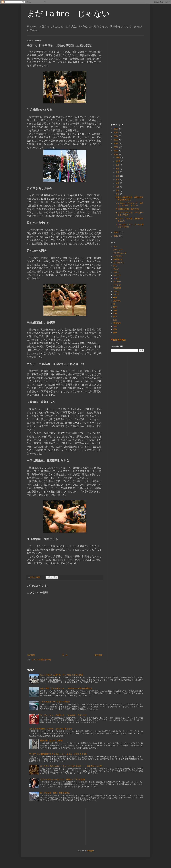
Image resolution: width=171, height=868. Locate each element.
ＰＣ (115, 247)
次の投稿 (31, 655)
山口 (115, 320)
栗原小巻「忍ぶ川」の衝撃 (51, 740)
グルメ (116, 269)
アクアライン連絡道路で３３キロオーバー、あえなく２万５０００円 (58, 754)
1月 (118, 194)
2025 (116, 132)
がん (115, 266)
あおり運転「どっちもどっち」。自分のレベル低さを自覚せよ (66, 688)
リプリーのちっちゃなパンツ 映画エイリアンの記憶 (62, 779)
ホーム (65, 655)
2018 (116, 232)
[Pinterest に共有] (57, 577)
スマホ (116, 278)
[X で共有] (52, 577)
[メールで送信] (47, 577)
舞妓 (115, 332)
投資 (115, 329)
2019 (116, 154)
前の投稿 (98, 655)
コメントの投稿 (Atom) (41, 660)
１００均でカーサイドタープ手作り (55, 702)
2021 (116, 147)
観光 (115, 307)
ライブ (116, 294)
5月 (118, 179)
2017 (116, 236)
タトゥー (117, 282)
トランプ (117, 285)
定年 (115, 326)
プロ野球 (117, 288)
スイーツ (117, 275)
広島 (115, 313)
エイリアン (118, 256)
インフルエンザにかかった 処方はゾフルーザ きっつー (130, 204)
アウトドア (118, 250)
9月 (118, 165)
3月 (118, 187)
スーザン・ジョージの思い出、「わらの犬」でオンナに (63, 715)
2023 (116, 140)
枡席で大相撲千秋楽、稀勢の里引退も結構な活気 (130, 198)
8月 (118, 168)
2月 (118, 190)
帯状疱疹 (117, 323)
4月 (118, 183)
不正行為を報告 (118, 339)
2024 (116, 136)
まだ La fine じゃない (68, 13)
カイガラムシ (119, 263)
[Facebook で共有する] (54, 577)
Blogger (90, 851)
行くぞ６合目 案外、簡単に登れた (55, 793)
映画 (115, 297)
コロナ (116, 272)
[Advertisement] (127, 80)
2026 (116, 129)
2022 (116, 143)
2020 (116, 151)
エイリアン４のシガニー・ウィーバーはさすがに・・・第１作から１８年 (71, 766)
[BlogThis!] (49, 577)
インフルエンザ (119, 253)
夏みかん (117, 301)
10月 (118, 161)
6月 (118, 176)
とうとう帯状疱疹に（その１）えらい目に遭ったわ (50, 729)
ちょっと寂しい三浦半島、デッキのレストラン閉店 (61, 675)
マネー (116, 291)
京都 (115, 310)
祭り (115, 317)
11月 (118, 158)
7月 (118, 172)
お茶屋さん (118, 259)
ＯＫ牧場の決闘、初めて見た (128, 209)
